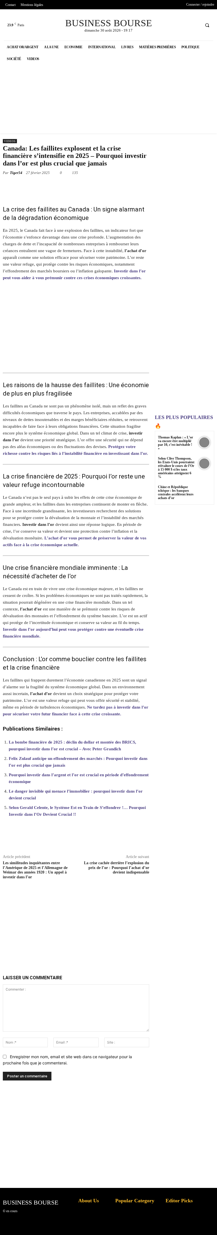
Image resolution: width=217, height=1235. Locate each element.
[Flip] (151, 185)
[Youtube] (195, 25)
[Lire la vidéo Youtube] (76, 329)
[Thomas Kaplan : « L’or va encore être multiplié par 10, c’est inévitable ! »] (204, 442)
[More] (191, 840)
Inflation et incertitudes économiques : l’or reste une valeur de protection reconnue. (90, 1226)
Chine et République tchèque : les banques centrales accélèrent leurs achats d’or (176, 492)
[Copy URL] (164, 840)
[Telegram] (138, 185)
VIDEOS (10, 141)
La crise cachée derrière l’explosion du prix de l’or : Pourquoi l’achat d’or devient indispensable (116, 868)
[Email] (125, 185)
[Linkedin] (99, 185)
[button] (207, 25)
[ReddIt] (112, 185)
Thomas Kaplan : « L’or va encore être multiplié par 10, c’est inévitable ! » (175, 443)
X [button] (211, 1223)
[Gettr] (177, 840)
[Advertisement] (93, 920)
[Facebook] (174, 25)
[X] (184, 25)
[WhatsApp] (86, 185)
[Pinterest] (73, 185)
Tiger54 (16, 173)
